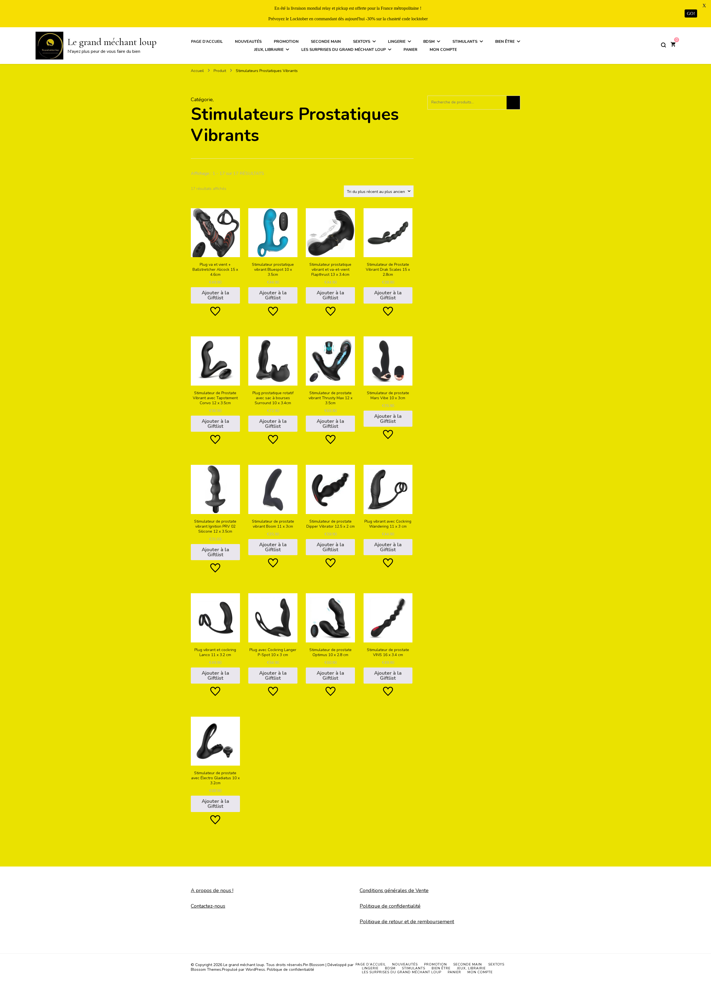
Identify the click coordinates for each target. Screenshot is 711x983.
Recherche (513, 102)
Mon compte (443, 49)
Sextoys (361, 41)
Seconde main (326, 41)
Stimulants (464, 41)
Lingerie (396, 41)
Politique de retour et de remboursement (407, 921)
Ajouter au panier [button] (215, 253)
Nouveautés (248, 41)
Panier (410, 49)
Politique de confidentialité (390, 906)
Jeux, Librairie (269, 49)
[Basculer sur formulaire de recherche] (663, 45)
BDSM (429, 41)
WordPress (255, 969)
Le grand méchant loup (112, 42)
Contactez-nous (208, 906)
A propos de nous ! (212, 890)
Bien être (505, 41)
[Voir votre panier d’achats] (673, 45)
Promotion (286, 41)
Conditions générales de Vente (394, 890)
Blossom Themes (206, 969)
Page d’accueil (207, 41)
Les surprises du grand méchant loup (343, 49)
